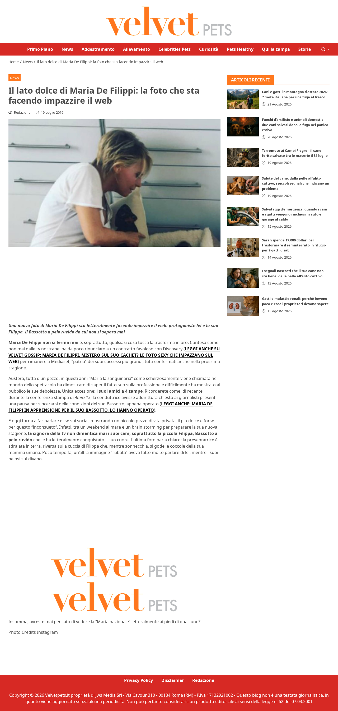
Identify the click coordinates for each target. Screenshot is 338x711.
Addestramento (98, 49)
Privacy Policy (138, 680)
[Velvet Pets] (169, 21)
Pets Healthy (240, 49)
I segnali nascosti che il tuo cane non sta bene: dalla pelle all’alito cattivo (292, 273)
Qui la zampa (276, 49)
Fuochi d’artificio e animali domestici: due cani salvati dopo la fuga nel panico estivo (295, 124)
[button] (325, 49)
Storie (304, 49)
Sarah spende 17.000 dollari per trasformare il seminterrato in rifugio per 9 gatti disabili (294, 245)
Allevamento (136, 49)
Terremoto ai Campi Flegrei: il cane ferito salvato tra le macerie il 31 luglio (295, 153)
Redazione (203, 680)
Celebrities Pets (174, 49)
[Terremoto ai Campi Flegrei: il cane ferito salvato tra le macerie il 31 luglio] (243, 157)
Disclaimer (172, 680)
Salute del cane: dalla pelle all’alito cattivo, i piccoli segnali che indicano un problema (295, 183)
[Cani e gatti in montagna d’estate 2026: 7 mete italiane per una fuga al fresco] (243, 99)
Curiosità (208, 49)
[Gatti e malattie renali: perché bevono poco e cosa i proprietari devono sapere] (243, 306)
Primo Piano (40, 49)
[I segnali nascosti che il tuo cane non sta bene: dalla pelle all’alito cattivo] (243, 278)
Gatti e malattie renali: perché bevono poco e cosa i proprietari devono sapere (295, 301)
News (67, 49)
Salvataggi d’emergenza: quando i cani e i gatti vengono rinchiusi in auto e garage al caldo (294, 214)
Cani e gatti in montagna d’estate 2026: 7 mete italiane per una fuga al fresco (295, 94)
